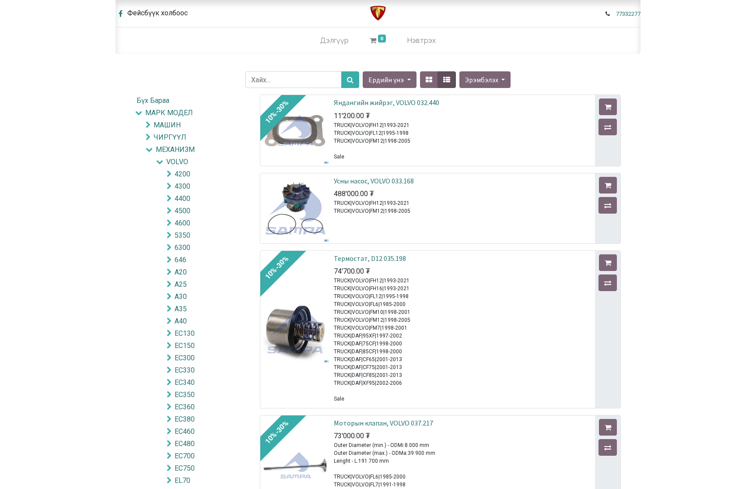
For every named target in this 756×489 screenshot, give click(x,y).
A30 (181, 296)
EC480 (185, 444)
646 (180, 260)
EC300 (185, 358)
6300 (182, 247)
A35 (181, 309)
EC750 (185, 468)
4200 (182, 174)
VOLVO (177, 162)
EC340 (185, 382)
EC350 (185, 394)
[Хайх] (350, 79)
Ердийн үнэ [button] (386, 79)
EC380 (185, 419)
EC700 (185, 456)
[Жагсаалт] (447, 79)
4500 (182, 211)
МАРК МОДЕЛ (169, 113)
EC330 (185, 370)
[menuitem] (334, 40)
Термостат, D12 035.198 (370, 258)
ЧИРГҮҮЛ (170, 137)
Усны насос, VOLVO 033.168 (374, 180)
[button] (485, 79)
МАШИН (167, 125)
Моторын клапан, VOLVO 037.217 (383, 423)
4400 (182, 198)
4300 (182, 186)
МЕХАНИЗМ (175, 149)
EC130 (185, 333)
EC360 (185, 407)
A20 (181, 272)
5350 (182, 235)
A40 (181, 321)
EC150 (185, 345)
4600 (182, 223)
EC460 (185, 431)
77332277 (628, 14)
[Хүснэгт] (429, 79)
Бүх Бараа (152, 100)
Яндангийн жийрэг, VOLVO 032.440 (386, 102)
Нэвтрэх (421, 40)
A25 (181, 284)
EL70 (182, 480)
